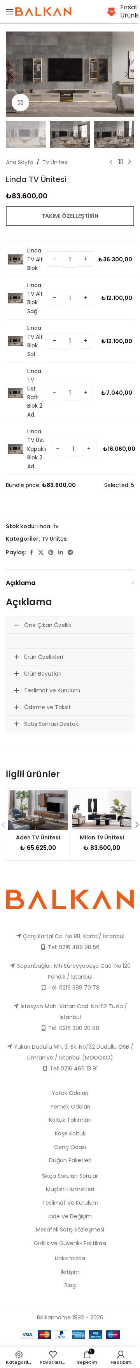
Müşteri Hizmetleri (70, 1189)
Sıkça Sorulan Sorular (70, 1176)
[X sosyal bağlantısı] (41, 552)
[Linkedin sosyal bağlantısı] (60, 552)
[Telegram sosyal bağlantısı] (70, 552)
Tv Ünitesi (55, 162)
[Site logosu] (43, 11)
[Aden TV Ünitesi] (38, 810)
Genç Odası (70, 1147)
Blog (70, 1285)
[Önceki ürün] (111, 162)
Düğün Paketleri (70, 1160)
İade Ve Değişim (70, 1216)
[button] (13, 74)
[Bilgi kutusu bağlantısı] (120, 12)
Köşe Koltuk (70, 1133)
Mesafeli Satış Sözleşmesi (70, 1229)
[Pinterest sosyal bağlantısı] (51, 552)
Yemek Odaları (70, 1107)
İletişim (70, 1272)
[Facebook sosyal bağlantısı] (31, 552)
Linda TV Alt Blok (35, 259)
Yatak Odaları (70, 1093)
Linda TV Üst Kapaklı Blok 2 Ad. (36, 448)
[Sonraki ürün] (129, 162)
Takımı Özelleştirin (70, 216)
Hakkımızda (70, 1258)
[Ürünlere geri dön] (120, 162)
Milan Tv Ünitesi (102, 837)
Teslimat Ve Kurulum (70, 1203)
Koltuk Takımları (70, 1120)
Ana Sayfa (19, 162)
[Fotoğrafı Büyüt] (20, 102)
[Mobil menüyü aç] (10, 11)
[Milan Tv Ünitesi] (101, 810)
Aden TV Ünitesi (38, 837)
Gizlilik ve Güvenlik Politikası (70, 1243)
